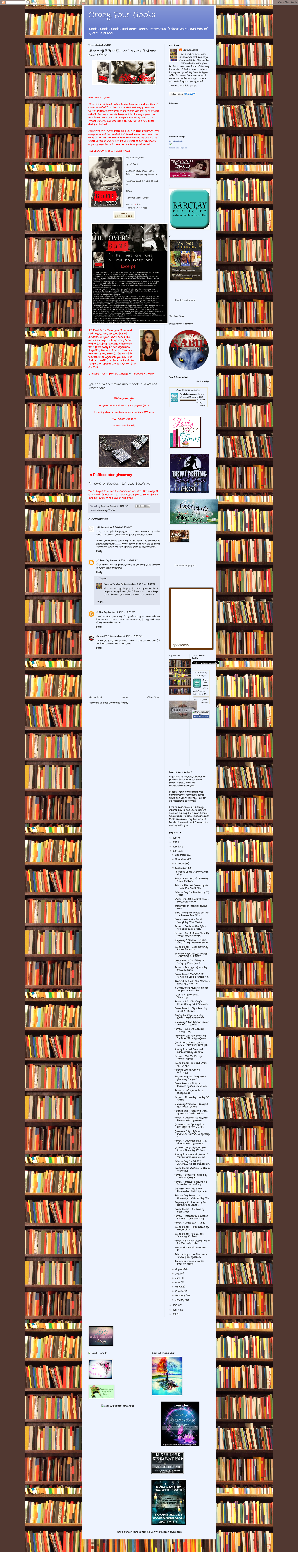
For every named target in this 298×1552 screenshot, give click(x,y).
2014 (175, 851)
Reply (99, 551)
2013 (175, 1305)
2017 (175, 837)
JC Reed (100, 560)
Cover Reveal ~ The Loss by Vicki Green (189, 1210)
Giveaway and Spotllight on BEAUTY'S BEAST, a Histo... (189, 1126)
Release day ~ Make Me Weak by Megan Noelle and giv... (191, 1112)
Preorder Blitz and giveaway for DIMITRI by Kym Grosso (191, 1037)
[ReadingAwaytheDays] (180, 1445)
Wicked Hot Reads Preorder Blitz (190, 1249)
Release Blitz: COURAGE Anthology (187, 1071)
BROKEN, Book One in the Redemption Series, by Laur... (191, 1190)
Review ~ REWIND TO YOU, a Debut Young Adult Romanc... (191, 1003)
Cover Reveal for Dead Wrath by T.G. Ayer (191, 1064)
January (180, 1299)
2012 (175, 1309)
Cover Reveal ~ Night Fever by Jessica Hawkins (191, 1009)
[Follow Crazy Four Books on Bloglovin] (182, 95)
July (177, 1273)
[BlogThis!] (139, 506)
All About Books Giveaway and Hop (191, 873)
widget (207, 381)
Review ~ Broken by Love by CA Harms (192, 1098)
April (178, 1286)
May (178, 1282)
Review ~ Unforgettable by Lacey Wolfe (189, 1092)
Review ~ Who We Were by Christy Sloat (189, 1030)
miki (98, 527)
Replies (103, 578)
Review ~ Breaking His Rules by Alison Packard (191, 880)
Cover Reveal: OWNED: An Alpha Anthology (192, 1169)
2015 (175, 846)
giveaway (102, 510)
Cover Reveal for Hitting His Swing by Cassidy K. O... (190, 962)
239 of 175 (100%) (200, 700)
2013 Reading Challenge (188, 389)
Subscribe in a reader (181, 323)
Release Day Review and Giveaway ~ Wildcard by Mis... (192, 1197)
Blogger (177, 1531)
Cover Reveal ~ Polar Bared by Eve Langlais (191, 1228)
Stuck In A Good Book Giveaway (186, 996)
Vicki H (99, 612)
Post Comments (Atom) (115, 702)
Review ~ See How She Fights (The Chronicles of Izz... (190, 927)
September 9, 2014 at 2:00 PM (119, 612)
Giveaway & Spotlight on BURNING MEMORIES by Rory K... (192, 1134)
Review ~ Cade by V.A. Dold (190, 1222)
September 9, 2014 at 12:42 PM (122, 560)
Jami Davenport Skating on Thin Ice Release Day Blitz (191, 914)
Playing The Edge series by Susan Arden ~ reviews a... (189, 1016)
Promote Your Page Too (178, 148)
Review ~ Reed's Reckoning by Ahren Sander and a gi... (191, 1183)
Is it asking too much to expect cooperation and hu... (191, 989)
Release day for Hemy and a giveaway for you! (190, 1078)
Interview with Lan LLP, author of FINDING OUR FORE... (191, 955)
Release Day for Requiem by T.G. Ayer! (192, 893)
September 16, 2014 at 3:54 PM (126, 636)
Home (125, 697)
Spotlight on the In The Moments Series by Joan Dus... (192, 982)
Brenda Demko (112, 584)
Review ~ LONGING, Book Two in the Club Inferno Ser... (192, 1242)
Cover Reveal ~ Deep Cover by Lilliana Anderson (191, 948)
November (181, 859)
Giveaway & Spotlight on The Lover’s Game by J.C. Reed (190, 1149)
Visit (176, 316)
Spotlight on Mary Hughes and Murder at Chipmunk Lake (191, 1156)
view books (202, 405)
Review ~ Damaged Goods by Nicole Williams (191, 969)
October (180, 863)
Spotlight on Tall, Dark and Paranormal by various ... (189, 1051)
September (181, 868)
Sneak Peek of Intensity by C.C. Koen (191, 907)
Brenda (183, 394)
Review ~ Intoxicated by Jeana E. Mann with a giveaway (191, 1217)
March (179, 1291)
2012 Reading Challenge (201, 674)
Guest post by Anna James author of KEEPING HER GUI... (191, 1044)
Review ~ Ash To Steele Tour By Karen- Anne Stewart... (192, 934)
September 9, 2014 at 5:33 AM (116, 527)
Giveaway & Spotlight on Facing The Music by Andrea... (192, 1023)
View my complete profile (183, 85)
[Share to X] (142, 506)
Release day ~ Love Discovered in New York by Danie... (191, 1256)
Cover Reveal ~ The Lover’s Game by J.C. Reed (189, 1235)
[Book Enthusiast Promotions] (117, 1405)
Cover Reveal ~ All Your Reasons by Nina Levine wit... (191, 1085)
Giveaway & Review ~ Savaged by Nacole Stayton (191, 1105)
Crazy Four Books (121, 15)
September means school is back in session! (189, 1262)
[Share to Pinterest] (148, 506)
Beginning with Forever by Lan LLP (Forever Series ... (191, 1203)
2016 (175, 842)
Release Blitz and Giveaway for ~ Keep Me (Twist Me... (192, 887)
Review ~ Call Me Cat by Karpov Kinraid (188, 1057)
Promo (111, 510)
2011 (175, 1314)
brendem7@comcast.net (181, 785)
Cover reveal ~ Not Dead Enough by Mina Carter (188, 921)
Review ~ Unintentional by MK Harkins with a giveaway (191, 1142)
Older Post (153, 697)
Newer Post (95, 697)
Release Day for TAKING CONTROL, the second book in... (192, 1162)
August (179, 1269)
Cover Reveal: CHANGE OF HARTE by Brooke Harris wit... (191, 975)
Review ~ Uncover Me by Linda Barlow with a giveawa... (191, 1119)
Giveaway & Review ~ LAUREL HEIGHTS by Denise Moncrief (191, 941)
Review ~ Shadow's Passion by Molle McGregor (191, 1176)
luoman (154, 1531)
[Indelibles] (183, 718)
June (178, 1278)
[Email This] (136, 506)
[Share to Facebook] (145, 506)
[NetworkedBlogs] (200, 714)
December (181, 854)
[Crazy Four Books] (170, 144)
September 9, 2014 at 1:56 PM (139, 584)
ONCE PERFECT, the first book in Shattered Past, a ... (192, 900)
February (180, 1295)
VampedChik (102, 636)
